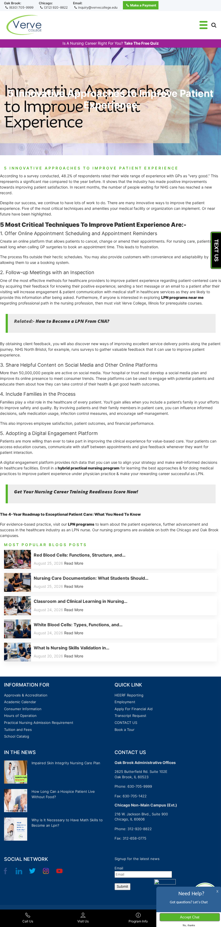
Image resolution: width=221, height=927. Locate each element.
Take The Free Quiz (141, 43)
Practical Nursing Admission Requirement (38, 722)
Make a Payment (143, 5)
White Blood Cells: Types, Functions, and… (78, 624)
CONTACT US (126, 722)
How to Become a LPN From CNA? (72, 321)
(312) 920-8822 (56, 7)
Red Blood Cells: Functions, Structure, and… (80, 555)
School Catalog (16, 736)
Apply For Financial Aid (134, 709)
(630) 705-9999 (21, 7)
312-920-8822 (139, 829)
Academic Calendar (20, 702)
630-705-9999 (139, 786)
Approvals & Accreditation (25, 695)
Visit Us (83, 921)
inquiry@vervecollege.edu (98, 7)
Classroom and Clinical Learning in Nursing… (80, 601)
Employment (125, 702)
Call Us (27, 921)
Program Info (138, 921)
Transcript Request (130, 715)
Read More (73, 563)
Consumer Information (23, 709)
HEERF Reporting (129, 695)
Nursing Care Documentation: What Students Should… (91, 578)
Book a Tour (124, 729)
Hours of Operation (20, 715)
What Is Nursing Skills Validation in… (71, 647)
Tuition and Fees (18, 729)
